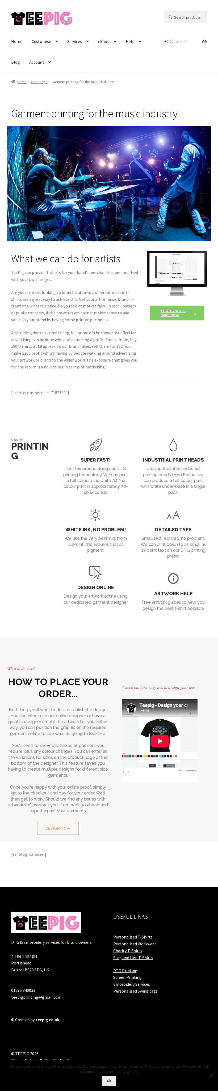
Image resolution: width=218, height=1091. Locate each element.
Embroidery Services (131, 984)
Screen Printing (127, 977)
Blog (15, 62)
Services (74, 41)
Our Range (39, 81)
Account (36, 62)
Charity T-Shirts (127, 950)
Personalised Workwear (134, 943)
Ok (109, 1081)
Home (16, 41)
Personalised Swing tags (135, 991)
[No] (211, 1075)
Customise (41, 41)
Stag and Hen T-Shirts (133, 957)
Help (130, 41)
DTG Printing (125, 970)
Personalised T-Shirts (133, 937)
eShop (104, 41)
